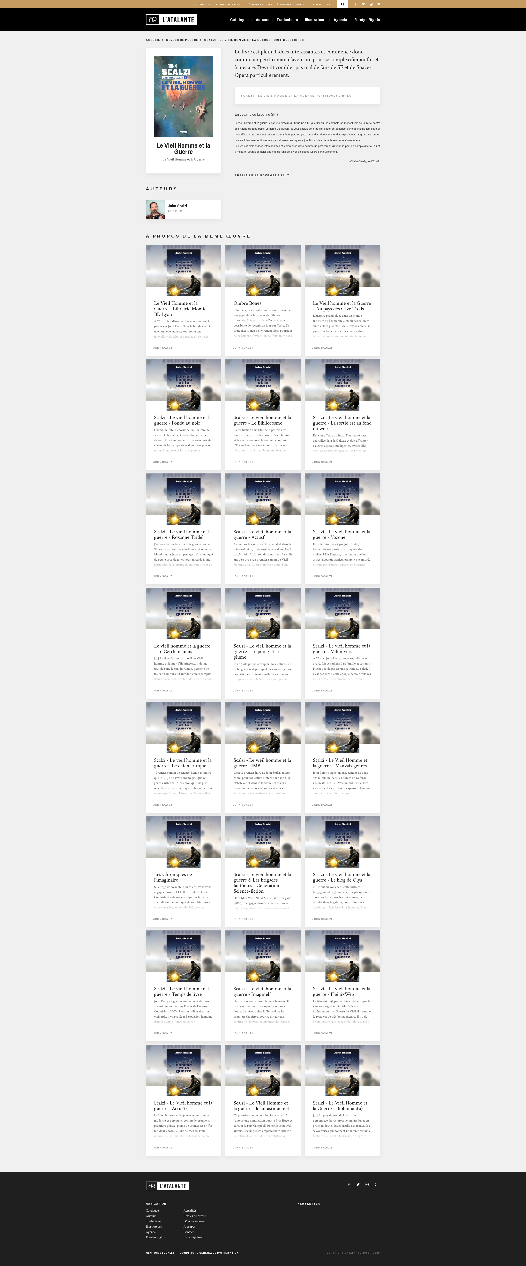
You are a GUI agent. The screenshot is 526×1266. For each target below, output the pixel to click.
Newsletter (322, 4)
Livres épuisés (192, 1237)
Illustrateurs (315, 20)
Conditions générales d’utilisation (209, 1253)
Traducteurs (287, 20)
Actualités (203, 4)
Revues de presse (229, 4)
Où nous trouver (260, 4)
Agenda (340, 20)
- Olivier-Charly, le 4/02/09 (364, 161)
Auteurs (262, 20)
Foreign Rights (367, 20)
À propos (284, 4)
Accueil (153, 40)
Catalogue (239, 20)
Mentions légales (160, 1253)
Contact (301, 4)
